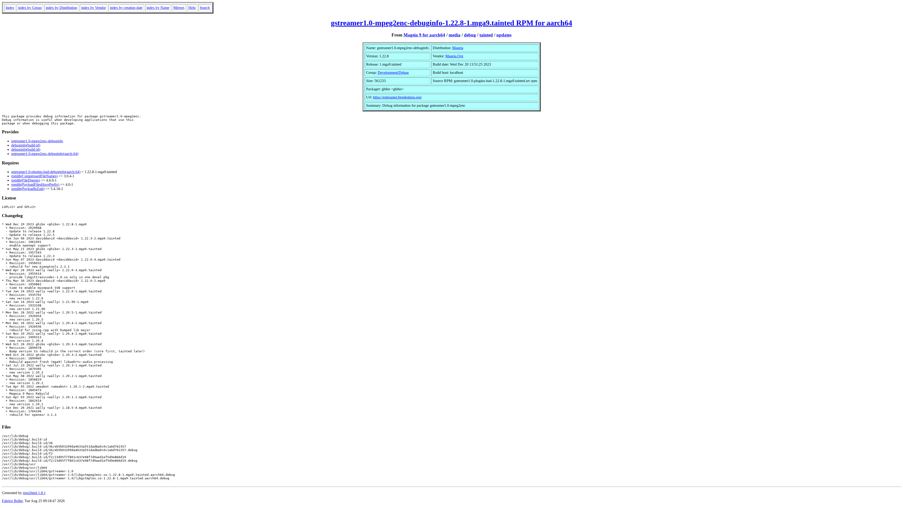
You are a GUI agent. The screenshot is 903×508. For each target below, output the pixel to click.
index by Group (30, 8)
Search (205, 8)
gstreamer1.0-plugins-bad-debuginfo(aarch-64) (45, 172)
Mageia (457, 48)
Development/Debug (393, 73)
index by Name (158, 8)
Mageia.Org (454, 56)
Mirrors (178, 8)
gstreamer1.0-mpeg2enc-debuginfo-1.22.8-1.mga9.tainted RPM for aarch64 (451, 23)
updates (503, 34)
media (454, 34)
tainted (486, 34)
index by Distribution (61, 8)
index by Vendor (93, 8)
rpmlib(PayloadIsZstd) (27, 189)
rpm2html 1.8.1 (34, 493)
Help (192, 8)
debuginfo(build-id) (25, 145)
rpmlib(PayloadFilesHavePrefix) (35, 185)
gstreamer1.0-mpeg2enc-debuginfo (37, 141)
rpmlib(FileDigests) (25, 180)
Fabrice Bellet (12, 501)
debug (470, 34)
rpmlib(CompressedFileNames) (34, 176)
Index (10, 8)
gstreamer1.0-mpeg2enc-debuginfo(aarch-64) (44, 154)
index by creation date (126, 8)
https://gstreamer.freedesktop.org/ (397, 97)
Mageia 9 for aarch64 (424, 34)
